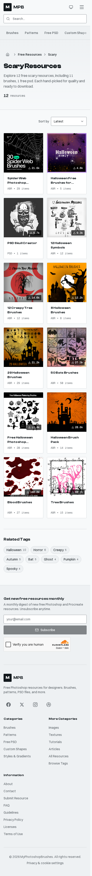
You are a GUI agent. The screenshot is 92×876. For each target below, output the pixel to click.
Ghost (50, 559)
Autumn (13, 559)
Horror (39, 550)
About (8, 784)
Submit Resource (16, 798)
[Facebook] (8, 705)
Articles (54, 749)
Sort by (43, 121)
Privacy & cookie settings (45, 863)
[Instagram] (35, 705)
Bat (32, 559)
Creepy (60, 550)
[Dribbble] (49, 705)
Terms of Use (13, 834)
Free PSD (51, 33)
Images (54, 728)
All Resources (59, 756)
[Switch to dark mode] (71, 7)
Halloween (16, 550)
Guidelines (11, 813)
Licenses (10, 827)
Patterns (31, 33)
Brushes (12, 33)
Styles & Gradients (17, 756)
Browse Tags (58, 763)
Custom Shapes (76, 33)
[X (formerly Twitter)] (22, 705)
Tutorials (55, 742)
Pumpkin (71, 559)
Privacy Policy (13, 820)
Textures (55, 735)
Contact (10, 791)
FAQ (7, 805)
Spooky (13, 569)
